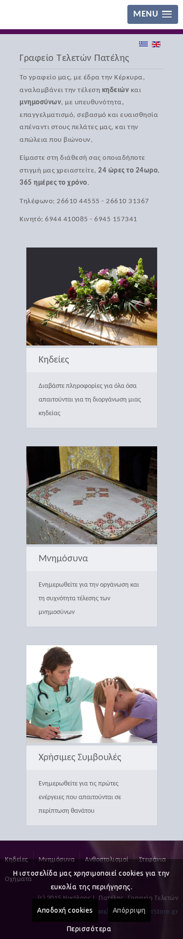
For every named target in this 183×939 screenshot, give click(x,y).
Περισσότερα (89, 929)
